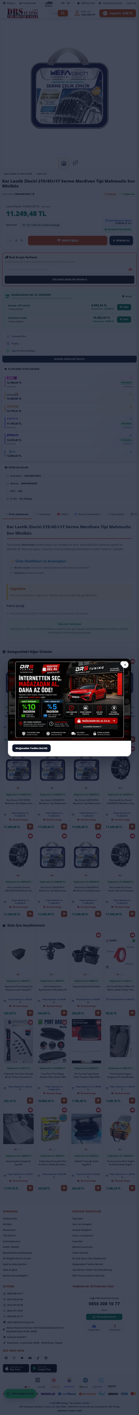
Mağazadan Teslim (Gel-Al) (31, 748)
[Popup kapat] (125, 664)
